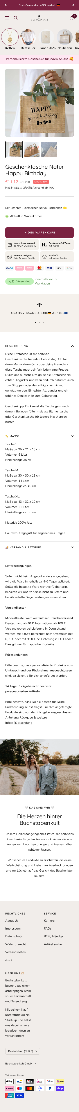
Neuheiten (64, 48)
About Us (11, 921)
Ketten (10, 48)
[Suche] (16, 18)
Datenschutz (13, 936)
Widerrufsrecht (15, 944)
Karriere (49, 921)
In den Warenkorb (40, 232)
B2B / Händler (53, 936)
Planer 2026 (46, 48)
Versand (38, 188)
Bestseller (28, 48)
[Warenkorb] (71, 18)
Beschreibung (16, 346)
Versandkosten (15, 952)
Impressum (13, 928)
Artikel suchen (53, 944)
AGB (8, 960)
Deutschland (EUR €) (20, 1051)
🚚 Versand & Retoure (23, 547)
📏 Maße (12, 436)
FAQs (48, 928)
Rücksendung (23, 723)
